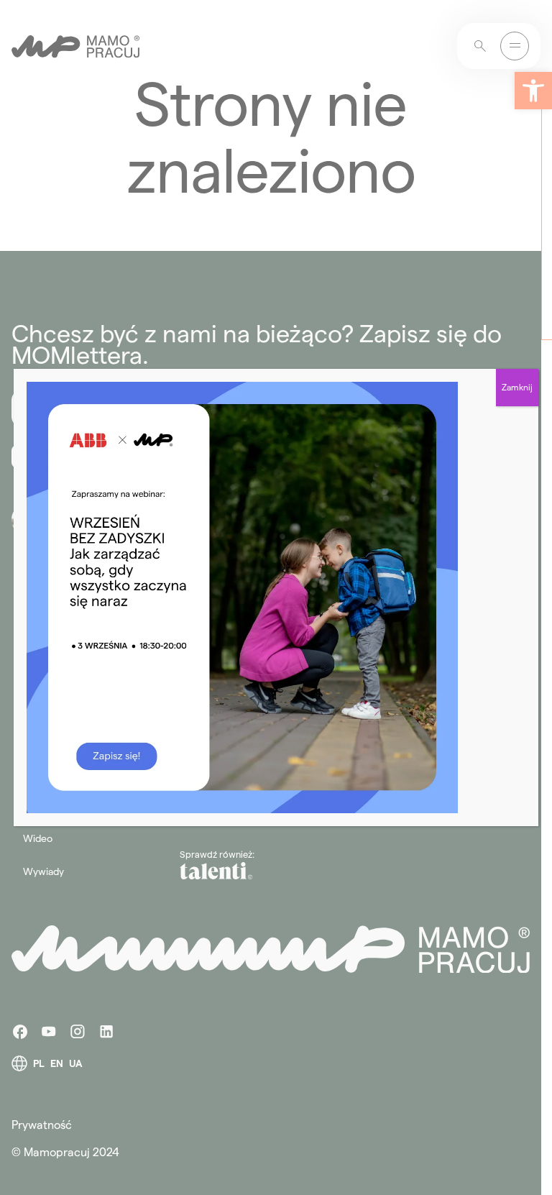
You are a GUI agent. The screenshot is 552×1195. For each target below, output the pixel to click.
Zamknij (517, 387)
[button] (533, 90)
